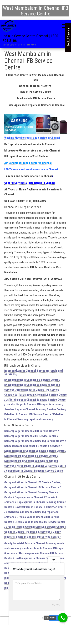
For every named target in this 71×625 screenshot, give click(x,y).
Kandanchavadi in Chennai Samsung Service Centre (34, 450)
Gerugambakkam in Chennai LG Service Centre (31, 487)
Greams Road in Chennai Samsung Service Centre (35, 526)
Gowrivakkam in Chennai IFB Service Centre (40, 507)
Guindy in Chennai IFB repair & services (27, 531)
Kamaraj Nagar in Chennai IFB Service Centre (30, 431)
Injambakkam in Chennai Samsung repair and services (33, 372)
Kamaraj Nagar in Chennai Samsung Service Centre (34, 441)
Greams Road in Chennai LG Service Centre (40, 522)
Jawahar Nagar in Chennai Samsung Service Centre (34, 409)
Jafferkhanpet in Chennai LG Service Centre (41, 394)
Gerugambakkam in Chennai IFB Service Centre (32, 482)
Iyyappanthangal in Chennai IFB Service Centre (31, 379)
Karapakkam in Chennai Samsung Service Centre (34, 470)
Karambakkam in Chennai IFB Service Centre (30, 455)
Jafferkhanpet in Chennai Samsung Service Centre (36, 399)
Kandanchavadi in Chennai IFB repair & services (32, 446)
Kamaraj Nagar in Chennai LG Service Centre (30, 436)
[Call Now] (63, 617)
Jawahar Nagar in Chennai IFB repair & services (34, 404)
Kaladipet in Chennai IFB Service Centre (27, 414)
